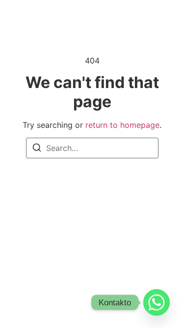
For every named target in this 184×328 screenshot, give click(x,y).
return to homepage (122, 125)
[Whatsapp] (156, 302)
